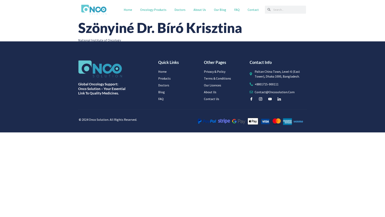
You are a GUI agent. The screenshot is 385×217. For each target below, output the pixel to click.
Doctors (179, 10)
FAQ (237, 10)
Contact (253, 10)
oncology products (153, 10)
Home (128, 10)
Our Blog (220, 10)
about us (200, 10)
